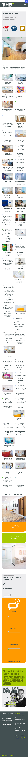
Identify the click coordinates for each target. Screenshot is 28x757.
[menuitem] (24, 4)
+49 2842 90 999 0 (13, 702)
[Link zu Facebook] (23, 754)
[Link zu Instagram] (25, 754)
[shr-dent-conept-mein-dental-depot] (11, 4)
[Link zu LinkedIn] (21, 754)
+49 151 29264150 (13, 697)
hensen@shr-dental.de (11, 704)
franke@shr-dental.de (11, 700)
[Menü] (24, 4)
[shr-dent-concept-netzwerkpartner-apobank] (20, 742)
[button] (26, 1)
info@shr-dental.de (6, 724)
